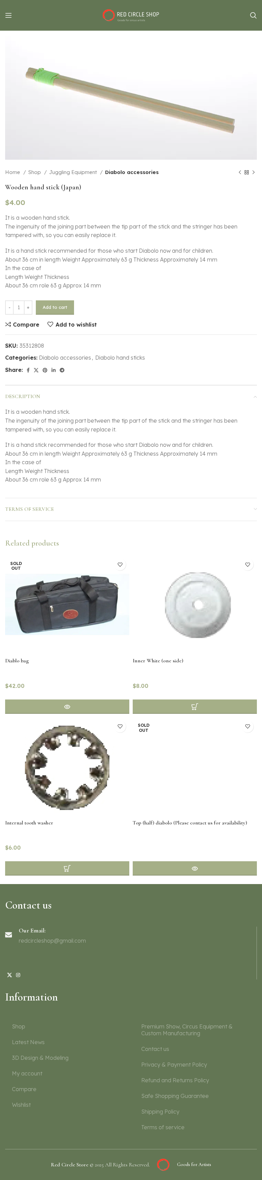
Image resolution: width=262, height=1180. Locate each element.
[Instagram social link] (18, 975)
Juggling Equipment (73, 172)
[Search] (253, 15)
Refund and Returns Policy (175, 1080)
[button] (67, 868)
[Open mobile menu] (8, 15)
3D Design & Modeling (40, 1057)
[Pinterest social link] (45, 370)
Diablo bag (17, 660)
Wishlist (21, 1104)
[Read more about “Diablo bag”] (67, 706)
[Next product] (253, 172)
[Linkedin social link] (53, 370)
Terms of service (163, 1127)
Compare (24, 1089)
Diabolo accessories (132, 172)
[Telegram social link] (62, 370)
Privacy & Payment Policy (174, 1064)
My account (27, 1073)
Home (13, 172)
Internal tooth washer (29, 822)
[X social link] (36, 370)
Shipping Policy (160, 1111)
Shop (35, 172)
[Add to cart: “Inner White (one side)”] (195, 706)
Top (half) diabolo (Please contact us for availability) (190, 822)
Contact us (155, 1048)
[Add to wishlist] (120, 564)
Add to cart (55, 307)
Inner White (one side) (158, 660)
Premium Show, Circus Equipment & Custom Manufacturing (187, 1030)
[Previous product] (239, 172)
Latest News (28, 1042)
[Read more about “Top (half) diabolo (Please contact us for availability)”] (195, 868)
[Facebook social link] (28, 370)
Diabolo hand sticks (120, 357)
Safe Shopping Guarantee (175, 1095)
